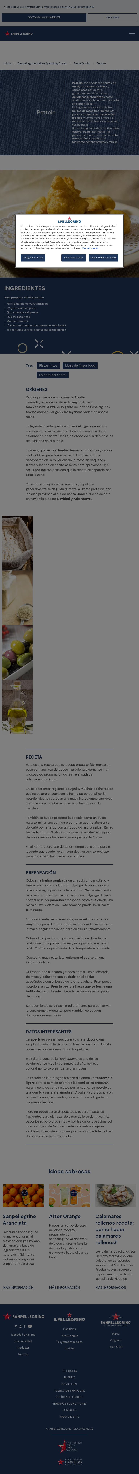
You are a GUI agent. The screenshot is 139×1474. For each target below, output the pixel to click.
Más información (90, 248)
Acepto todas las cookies (103, 257)
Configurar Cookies (33, 257)
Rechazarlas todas (73, 257)
